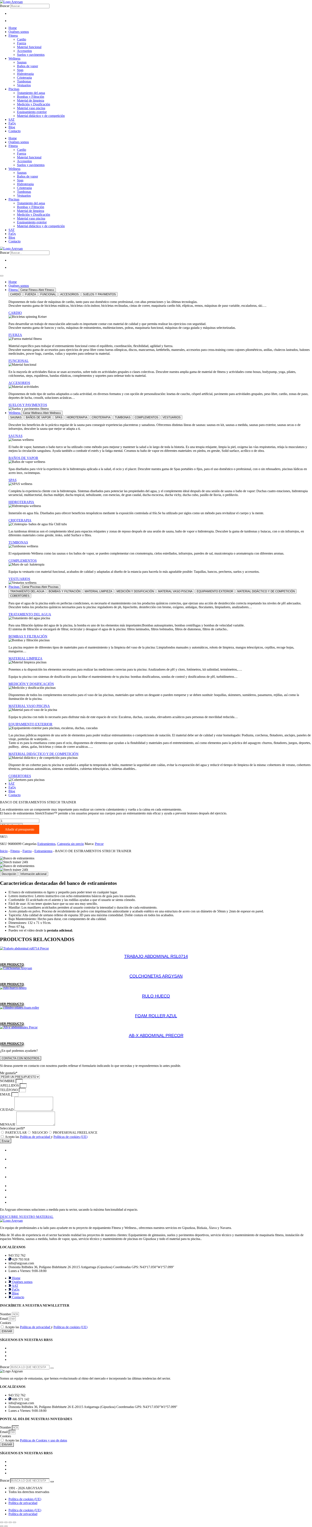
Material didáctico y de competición (41, 116)
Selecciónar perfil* (12, 1128)
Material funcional (29, 47)
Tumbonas (24, 81)
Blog (11, 127)
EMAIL (5, 1094)
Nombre (6, 1314)
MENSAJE (8, 1124)
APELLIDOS (10, 1085)
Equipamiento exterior (32, 112)
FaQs (12, 123)
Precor (99, 844)
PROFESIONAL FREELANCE (75, 1132)
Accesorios (24, 51)
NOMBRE (8, 1081)
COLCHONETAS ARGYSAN (156, 976)
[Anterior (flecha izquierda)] (1, 1526)
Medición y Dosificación (33, 104)
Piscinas (13, 89)
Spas (20, 70)
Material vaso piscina (31, 108)
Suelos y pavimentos (31, 54)
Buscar (4, 6)
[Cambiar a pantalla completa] (6, 1522)
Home (12, 28)
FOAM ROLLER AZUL (156, 1015)
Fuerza (21, 43)
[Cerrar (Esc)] (14, 1522)
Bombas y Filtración (30, 96)
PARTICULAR (16, 1132)
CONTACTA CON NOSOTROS (20, 1058)
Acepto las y (46, 1137)
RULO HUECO (156, 996)
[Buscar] (52, 1368)
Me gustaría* (8, 1073)
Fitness (13, 35)
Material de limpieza (30, 100)
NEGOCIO (40, 1132)
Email (4, 1318)
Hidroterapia (25, 74)
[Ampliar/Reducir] (1, 1522)
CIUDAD (7, 1109)
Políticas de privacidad (35, 1137)
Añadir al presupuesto (19, 829)
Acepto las (36, 1440)
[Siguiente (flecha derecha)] (6, 1526)
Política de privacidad (22, 1503)
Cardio (21, 39)
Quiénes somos (18, 32)
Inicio (4, 851)
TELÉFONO (9, 1090)
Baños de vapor (27, 66)
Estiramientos (46, 844)
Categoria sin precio (70, 844)
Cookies (5, 1323)
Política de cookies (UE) (24, 1499)
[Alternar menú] (1, 275)
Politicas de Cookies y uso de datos (43, 1440)
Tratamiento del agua (31, 93)
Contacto (14, 131)
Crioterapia (24, 77)
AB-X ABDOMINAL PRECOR (156, 1035)
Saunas (22, 62)
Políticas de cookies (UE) (70, 1137)
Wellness (14, 58)
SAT (11, 119)
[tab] (15, 294)
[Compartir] (10, 1522)
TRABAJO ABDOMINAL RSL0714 (156, 956)
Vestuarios (24, 85)
